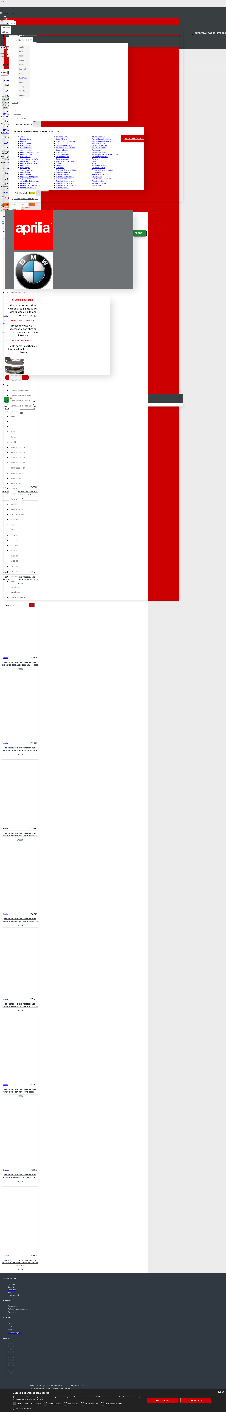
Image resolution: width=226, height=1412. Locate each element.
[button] (77, 1408)
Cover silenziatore (63, 154)
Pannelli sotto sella (99, 143)
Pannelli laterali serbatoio (101, 141)
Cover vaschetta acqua (65, 161)
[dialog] (113, 1400)
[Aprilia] (19, 216)
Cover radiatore (62, 150)
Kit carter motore (98, 137)
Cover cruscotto (62, 137)
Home (2, 53)
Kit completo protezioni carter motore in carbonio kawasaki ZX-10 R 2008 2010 (20, 1262)
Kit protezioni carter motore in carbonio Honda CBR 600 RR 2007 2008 (20, 1005)
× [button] (223, 1392)
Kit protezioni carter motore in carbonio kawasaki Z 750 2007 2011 (20, 1176)
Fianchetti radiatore (63, 174)
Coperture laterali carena (29, 161)
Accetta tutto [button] (163, 1400)
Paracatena (96, 150)
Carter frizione (25, 143)
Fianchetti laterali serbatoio (66, 170)
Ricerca (3, 56)
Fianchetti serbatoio (64, 179)
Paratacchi (96, 161)
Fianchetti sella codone (65, 177)
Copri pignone (25, 174)
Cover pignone (61, 143)
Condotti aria (25, 157)
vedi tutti (54, 131)
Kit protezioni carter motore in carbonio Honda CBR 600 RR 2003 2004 (20, 834)
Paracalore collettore (100, 145)
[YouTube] (11, 1364)
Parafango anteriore (99, 152)
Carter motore (25, 145)
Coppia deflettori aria (28, 163)
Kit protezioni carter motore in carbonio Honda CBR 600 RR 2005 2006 (20, 920)
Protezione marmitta (100, 165)
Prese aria (95, 163)
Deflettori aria (61, 165)
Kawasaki (6, 1170)
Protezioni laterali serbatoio (102, 170)
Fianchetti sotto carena (65, 181)
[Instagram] (11, 1358)
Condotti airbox (26, 154)
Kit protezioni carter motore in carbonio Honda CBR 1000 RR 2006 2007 (20, 663)
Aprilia (15, 103)
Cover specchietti (62, 157)
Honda (5, 316)
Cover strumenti (62, 159)
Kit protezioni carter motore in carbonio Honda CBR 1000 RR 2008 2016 (20, 749)
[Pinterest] (11, 1371)
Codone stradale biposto (29, 152)
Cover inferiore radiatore (65, 141)
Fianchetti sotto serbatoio (66, 185)
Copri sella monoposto (29, 177)
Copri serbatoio (26, 179)
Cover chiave (25, 183)
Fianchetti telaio (62, 187)
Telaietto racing (98, 181)
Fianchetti (60, 168)
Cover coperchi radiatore (29, 185)
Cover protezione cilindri (65, 148)
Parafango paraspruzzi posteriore (105, 154)
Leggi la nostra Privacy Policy (33, 1399)
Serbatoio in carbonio (100, 174)
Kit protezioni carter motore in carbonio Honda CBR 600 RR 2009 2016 (20, 1090)
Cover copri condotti (28, 187)
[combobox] (219, 1392)
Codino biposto (26, 148)
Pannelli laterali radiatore (101, 139)
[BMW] (19, 258)
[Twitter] (11, 1352)
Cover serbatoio (62, 152)
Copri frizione (25, 172)
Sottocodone (97, 177)
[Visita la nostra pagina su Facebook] (11, 1346)
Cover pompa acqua (64, 145)
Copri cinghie (25, 168)
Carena (23, 141)
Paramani (95, 159)
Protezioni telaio (98, 172)
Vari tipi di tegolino (99, 183)
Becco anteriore (26, 139)
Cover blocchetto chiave (29, 181)
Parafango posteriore (100, 157)
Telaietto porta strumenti (101, 179)
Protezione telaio (98, 168)
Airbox (22, 137)
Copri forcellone (26, 170)
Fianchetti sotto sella (64, 183)
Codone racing (26, 150)
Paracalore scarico (99, 148)
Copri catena (25, 165)
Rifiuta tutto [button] (196, 1400)
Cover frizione (61, 139)
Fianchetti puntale (63, 172)
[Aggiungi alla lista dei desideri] (6, 328)
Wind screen (96, 185)
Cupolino (59, 163)
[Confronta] (16, 328)
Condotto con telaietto (29, 159)
